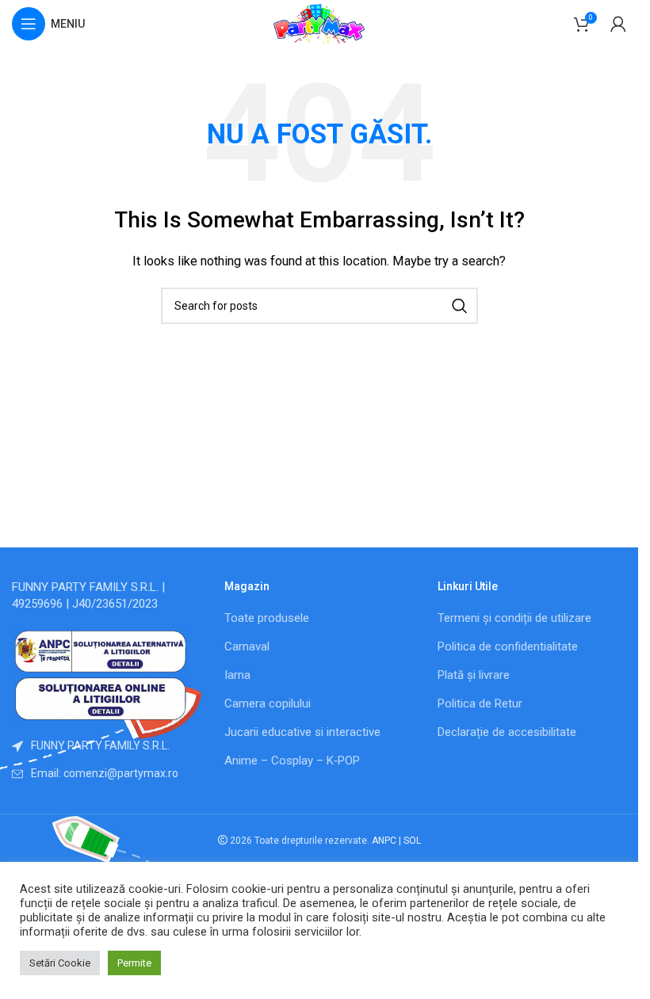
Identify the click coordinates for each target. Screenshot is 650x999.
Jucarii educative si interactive (302, 732)
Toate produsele (266, 618)
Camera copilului (267, 703)
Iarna (237, 675)
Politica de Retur (480, 703)
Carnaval (247, 646)
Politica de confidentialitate (508, 646)
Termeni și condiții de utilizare (514, 618)
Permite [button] (134, 963)
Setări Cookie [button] (59, 963)
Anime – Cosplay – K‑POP (292, 760)
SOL (412, 840)
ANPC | (387, 840)
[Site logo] (319, 23)
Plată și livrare (474, 675)
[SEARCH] (460, 306)
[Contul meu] (618, 24)
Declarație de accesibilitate (507, 732)
